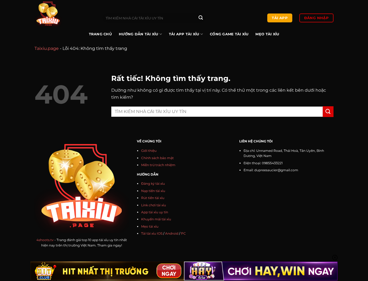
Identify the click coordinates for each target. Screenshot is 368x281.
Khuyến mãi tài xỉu (156, 219)
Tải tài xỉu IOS (151, 233)
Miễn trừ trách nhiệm (158, 165)
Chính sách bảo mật (157, 158)
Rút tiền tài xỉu (152, 198)
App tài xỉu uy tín (154, 212)
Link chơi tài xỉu (153, 205)
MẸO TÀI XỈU (267, 34)
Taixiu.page (46, 48)
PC (183, 233)
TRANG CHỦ (100, 34)
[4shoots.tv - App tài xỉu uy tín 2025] (64, 13)
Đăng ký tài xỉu (153, 183)
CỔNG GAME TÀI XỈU (229, 34)
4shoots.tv (45, 240)
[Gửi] (200, 18)
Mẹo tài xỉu (149, 226)
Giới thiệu (149, 151)
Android (171, 233)
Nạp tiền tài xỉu (153, 191)
